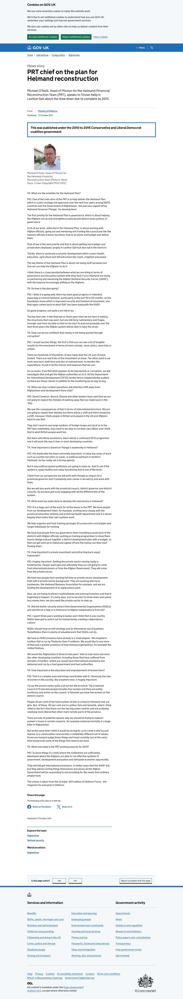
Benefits (31, 913)
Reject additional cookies (76, 36)
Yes (62, 880)
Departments (123, 913)
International (42, 55)
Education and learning (84, 913)
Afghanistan (74, 55)
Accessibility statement (70, 973)
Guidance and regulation (129, 925)
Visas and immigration (83, 949)
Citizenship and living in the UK (44, 937)
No (78, 880)
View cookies (101, 37)
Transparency (123, 943)
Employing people (81, 919)
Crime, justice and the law (41, 943)
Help (30, 973)
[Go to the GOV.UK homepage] (38, 47)
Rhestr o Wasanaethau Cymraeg (44, 977)
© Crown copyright (145, 990)
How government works (129, 949)
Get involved (122, 955)
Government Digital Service (80, 977)
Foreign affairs (58, 55)
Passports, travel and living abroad (90, 943)
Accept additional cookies (43, 36)
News (119, 919)
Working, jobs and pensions (86, 955)
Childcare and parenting (40, 931)
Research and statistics (128, 931)
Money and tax (79, 937)
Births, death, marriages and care (45, 919)
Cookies (50, 973)
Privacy (39, 973)
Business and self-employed (42, 925)
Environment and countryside (87, 925)
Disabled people (36, 949)
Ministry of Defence (47, 111)
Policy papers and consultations (133, 937)
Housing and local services (85, 931)
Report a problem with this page (135, 880)
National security (35, 840)
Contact (89, 973)
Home (30, 55)
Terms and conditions (108, 973)
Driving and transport (39, 955)
